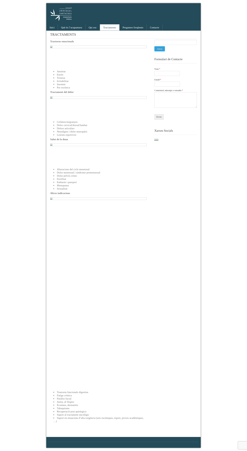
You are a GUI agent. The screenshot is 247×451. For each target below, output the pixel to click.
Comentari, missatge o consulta (168, 90)
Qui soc (93, 27)
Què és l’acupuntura (71, 27)
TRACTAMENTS (63, 34)
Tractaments (109, 27)
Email (157, 80)
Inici (52, 27)
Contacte (154, 27)
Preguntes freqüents (133, 27)
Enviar (159, 117)
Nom (157, 69)
